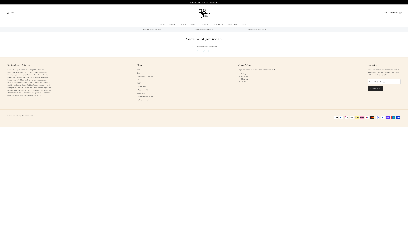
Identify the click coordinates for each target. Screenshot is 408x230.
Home (162, 24)
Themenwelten (218, 24)
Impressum (141, 93)
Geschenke (172, 24)
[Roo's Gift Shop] (204, 13)
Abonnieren (375, 88)
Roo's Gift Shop (16, 116)
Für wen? (183, 24)
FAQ (138, 80)
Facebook (244, 76)
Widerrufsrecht (142, 90)
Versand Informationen (145, 76)
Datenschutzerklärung (145, 97)
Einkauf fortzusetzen (204, 51)
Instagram (245, 74)
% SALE (245, 24)
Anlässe (193, 24)
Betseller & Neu (232, 24)
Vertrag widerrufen (143, 100)
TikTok (243, 81)
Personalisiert (204, 24)
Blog (138, 73)
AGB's (139, 83)
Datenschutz (141, 86)
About (139, 70)
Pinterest (244, 79)
